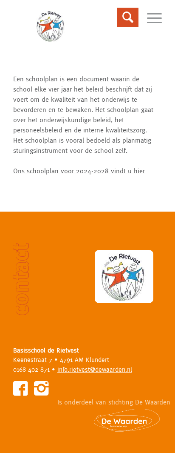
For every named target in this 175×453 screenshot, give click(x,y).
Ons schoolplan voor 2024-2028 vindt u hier (79, 171)
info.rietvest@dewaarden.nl (94, 369)
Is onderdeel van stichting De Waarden (113, 402)
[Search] (123, 17)
